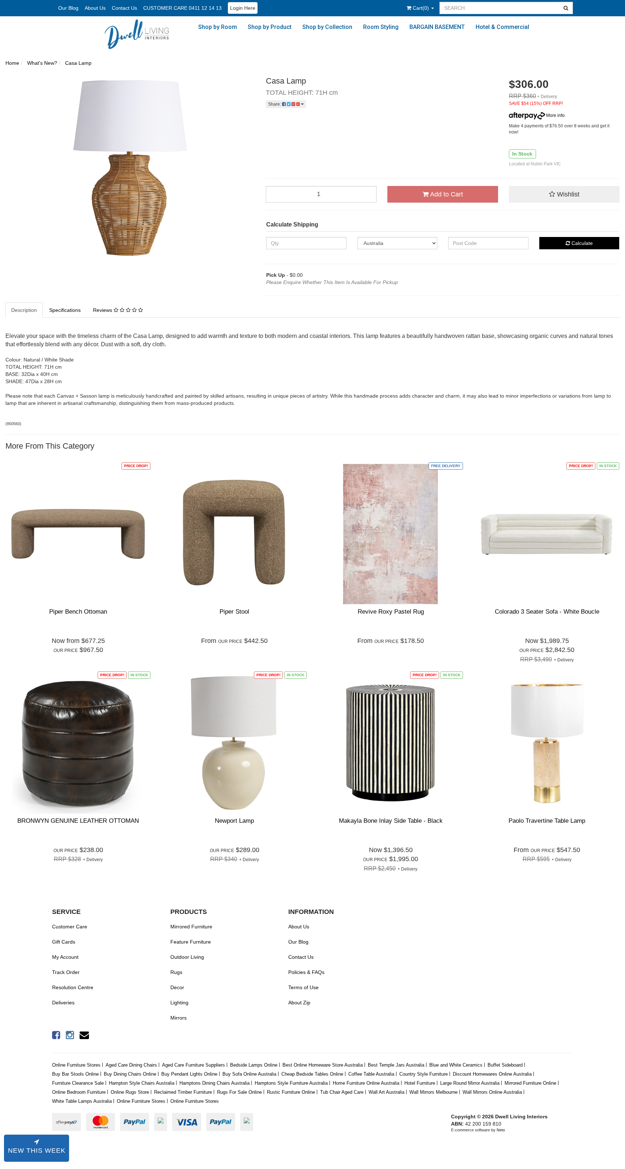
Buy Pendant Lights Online (189, 1074)
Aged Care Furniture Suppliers (193, 1065)
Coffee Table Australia (371, 1074)
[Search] (566, 8)
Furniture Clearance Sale (78, 1083)
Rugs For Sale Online (239, 1092)
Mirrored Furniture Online (530, 1083)
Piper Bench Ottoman (78, 611)
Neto (501, 1130)
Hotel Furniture (419, 1083)
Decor (177, 987)
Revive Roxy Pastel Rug (391, 611)
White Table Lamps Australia (82, 1101)
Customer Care (69, 926)
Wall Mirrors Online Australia (492, 1092)
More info (555, 115)
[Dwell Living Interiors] (140, 34)
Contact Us (124, 8)
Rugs (176, 972)
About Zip (299, 1002)
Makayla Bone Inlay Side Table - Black (391, 820)
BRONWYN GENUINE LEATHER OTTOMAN (78, 820)
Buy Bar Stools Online (75, 1074)
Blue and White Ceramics (455, 1065)
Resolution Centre (72, 987)
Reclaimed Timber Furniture (183, 1092)
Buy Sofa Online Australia (249, 1074)
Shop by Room (217, 27)
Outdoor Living (187, 957)
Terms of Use (303, 987)
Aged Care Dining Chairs (131, 1065)
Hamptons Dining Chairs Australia (214, 1083)
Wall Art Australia (386, 1092)
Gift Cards (63, 942)
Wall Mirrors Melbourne (433, 1092)
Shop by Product (270, 27)
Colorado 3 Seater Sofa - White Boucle (547, 611)
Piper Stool (234, 611)
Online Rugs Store (130, 1092)
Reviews (103, 310)
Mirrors (178, 1018)
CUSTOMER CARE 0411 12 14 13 (182, 8)
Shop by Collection (327, 27)
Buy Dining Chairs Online (130, 1074)
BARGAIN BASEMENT (437, 27)
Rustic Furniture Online (291, 1092)
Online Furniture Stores (76, 1065)
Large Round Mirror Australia (469, 1083)
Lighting (179, 1002)
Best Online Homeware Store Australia (322, 1065)
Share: (275, 104)
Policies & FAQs (306, 972)
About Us (95, 8)
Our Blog (68, 8)
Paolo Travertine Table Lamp (547, 820)
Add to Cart (446, 194)
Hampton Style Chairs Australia (141, 1083)
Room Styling (381, 27)
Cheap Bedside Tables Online (312, 1074)
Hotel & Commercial (502, 27)
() (421, 8)
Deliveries (63, 1002)
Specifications (65, 310)
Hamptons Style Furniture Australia (291, 1083)
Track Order (66, 972)
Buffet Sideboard (505, 1065)
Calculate (581, 243)
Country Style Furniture (423, 1074)
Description (24, 310)
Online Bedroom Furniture (79, 1092)
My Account (65, 957)
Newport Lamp (234, 820)
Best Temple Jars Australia (396, 1065)
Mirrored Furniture (191, 926)
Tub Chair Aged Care (341, 1092)
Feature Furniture (190, 942)
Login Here (242, 8)
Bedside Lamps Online (253, 1065)
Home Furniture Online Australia (366, 1083)
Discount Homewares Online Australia (492, 1074)
